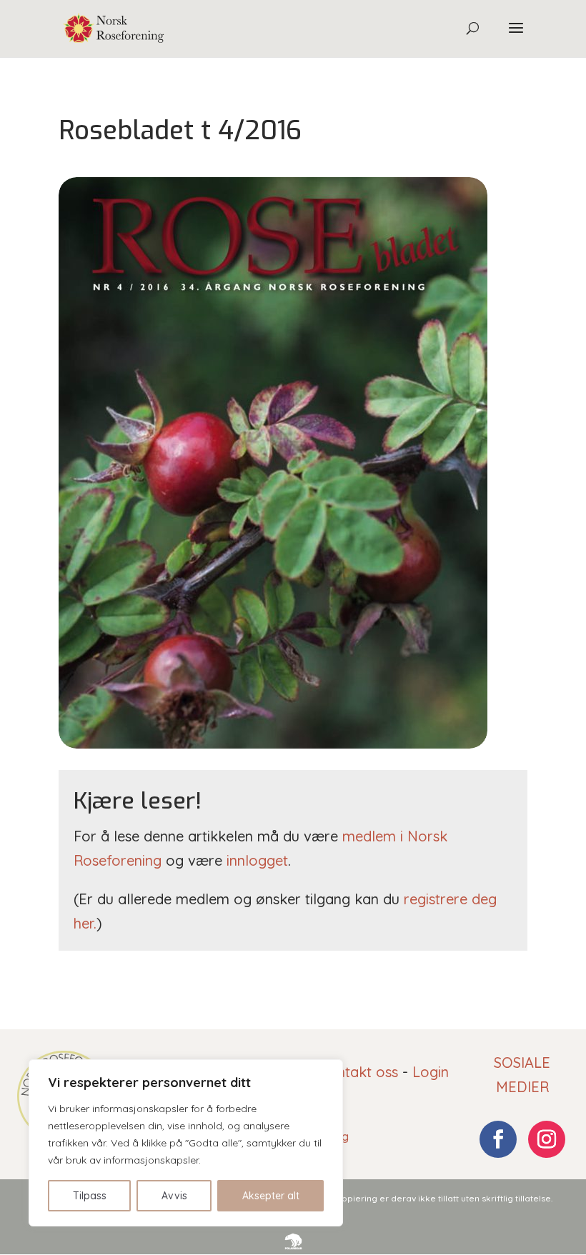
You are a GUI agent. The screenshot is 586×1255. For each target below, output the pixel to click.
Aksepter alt (270, 1195)
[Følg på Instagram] (546, 1139)
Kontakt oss (358, 1072)
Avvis (174, 1195)
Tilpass (89, 1195)
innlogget (257, 860)
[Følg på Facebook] (498, 1139)
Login (430, 1072)
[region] (186, 1142)
